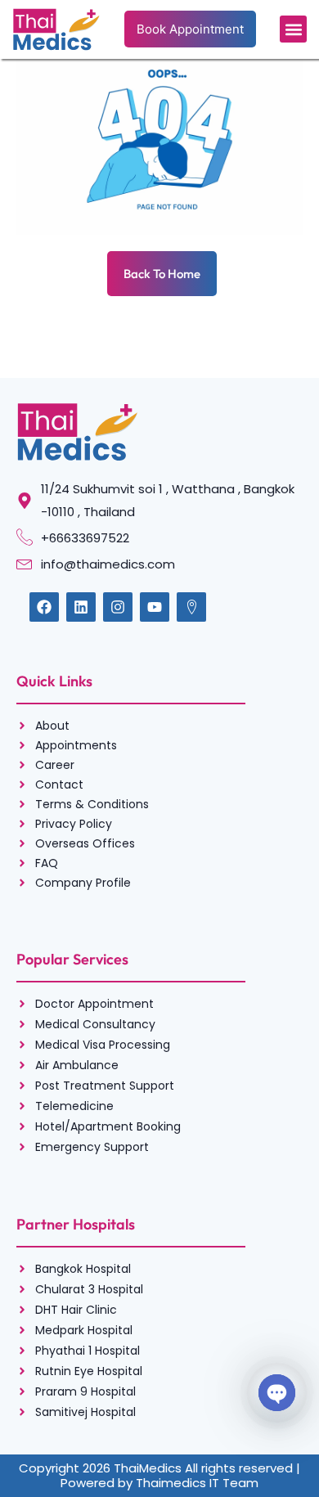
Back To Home (162, 273)
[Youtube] (154, 607)
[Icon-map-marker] (191, 607)
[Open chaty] (276, 1392)
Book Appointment (190, 29)
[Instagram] (118, 607)
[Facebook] (44, 607)
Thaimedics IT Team (197, 1482)
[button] (293, 29)
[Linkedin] (81, 607)
